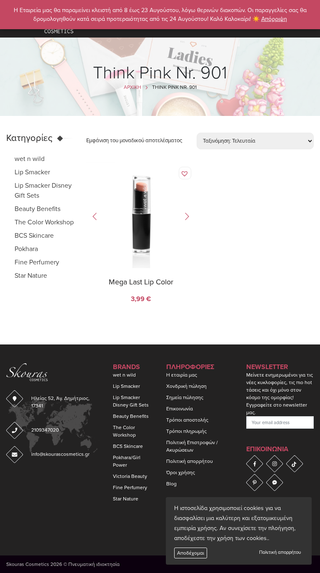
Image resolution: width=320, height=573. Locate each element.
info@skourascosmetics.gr (60, 454)
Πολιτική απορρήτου (280, 552)
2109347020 (45, 430)
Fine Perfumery (37, 262)
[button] (185, 174)
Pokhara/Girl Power (126, 461)
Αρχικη (132, 87)
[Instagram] (274, 463)
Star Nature (31, 275)
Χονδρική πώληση (186, 386)
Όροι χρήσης (180, 472)
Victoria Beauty (130, 476)
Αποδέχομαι (190, 553)
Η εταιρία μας (181, 375)
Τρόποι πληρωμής (186, 431)
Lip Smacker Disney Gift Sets (131, 401)
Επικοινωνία (179, 409)
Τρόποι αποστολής (187, 420)
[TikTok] (294, 463)
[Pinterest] (254, 482)
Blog (171, 484)
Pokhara (26, 249)
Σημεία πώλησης (184, 397)
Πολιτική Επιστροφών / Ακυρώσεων (192, 446)
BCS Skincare (34, 235)
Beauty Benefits (37, 209)
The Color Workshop (44, 222)
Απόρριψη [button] (274, 19)
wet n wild (30, 159)
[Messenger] (274, 482)
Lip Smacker (32, 172)
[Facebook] (254, 463)
